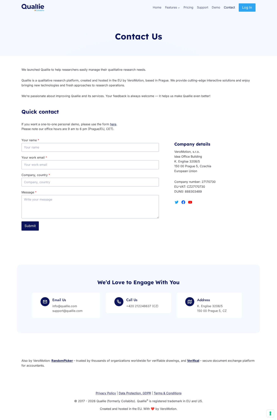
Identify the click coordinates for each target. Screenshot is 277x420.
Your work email (34, 157)
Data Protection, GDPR (135, 393)
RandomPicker (62, 360)
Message (29, 192)
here (113, 124)
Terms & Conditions (167, 393)
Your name (30, 140)
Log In (247, 7)
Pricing (188, 7)
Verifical (193, 360)
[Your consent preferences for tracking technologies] (270, 413)
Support (202, 7)
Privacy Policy (106, 393)
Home (157, 7)
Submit (30, 226)
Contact (229, 7)
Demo (216, 7)
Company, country (35, 175)
